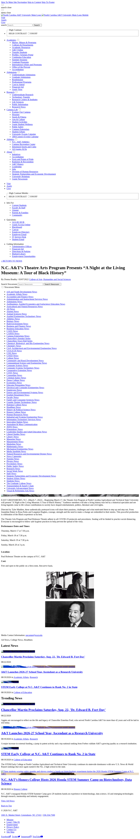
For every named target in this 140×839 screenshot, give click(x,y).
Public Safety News (15, 466)
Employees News (14, 390)
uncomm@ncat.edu (34, 635)
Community (17, 215)
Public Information (20, 104)
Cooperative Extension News (19, 370)
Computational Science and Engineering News (27, 363)
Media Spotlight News (16, 451)
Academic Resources (21, 47)
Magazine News (14, 439)
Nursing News (13, 459)
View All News (7, 801)
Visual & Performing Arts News (20, 491)
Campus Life (12, 109)
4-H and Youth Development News (22, 292)
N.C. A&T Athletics (20, 142)
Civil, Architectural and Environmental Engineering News (32, 348)
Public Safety (18, 127)
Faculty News (13, 397)
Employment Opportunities (23, 256)
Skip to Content (34, 2)
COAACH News (14, 351)
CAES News (12, 331)
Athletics (10, 139)
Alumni (15, 210)
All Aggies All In (19, 149)
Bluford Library (19, 254)
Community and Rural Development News (25, 360)
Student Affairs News (16, 478)
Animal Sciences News (17, 314)
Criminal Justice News (16, 378)
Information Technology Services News (24, 419)
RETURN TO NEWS (11, 261)
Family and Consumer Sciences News (23, 400)
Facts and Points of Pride (22, 159)
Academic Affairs (21, 677)
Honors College (20, 789)
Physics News (13, 461)
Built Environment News (17, 324)
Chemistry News (14, 346)
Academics (11, 40)
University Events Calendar (24, 134)
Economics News (14, 383)
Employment (12, 824)
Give (3, 22)
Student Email (18, 239)
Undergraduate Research (22, 94)
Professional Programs (21, 82)
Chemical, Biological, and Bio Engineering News (28, 343)
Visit (3, 17)
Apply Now (17, 89)
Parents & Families (20, 212)
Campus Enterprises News (18, 336)
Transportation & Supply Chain (20, 486)
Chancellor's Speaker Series (18, 338)
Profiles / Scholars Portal (22, 55)
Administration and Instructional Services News (27, 299)
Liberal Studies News (16, 434)
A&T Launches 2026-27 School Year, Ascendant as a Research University (42, 671)
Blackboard (17, 227)
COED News (12, 355)
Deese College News (16, 380)
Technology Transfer (21, 97)
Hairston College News (17, 405)
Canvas (15, 229)
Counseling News (14, 375)
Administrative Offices (22, 246)
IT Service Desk (19, 237)
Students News (13, 481)
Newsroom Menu (12, 287)
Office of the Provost (21, 67)
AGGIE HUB (18, 222)
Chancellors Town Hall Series (19, 341)
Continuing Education (21, 57)
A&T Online (17, 50)
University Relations (21, 176)
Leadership (17, 167)
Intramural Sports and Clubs (24, 147)
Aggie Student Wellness (22, 124)
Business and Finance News (19, 326)
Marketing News (14, 444)
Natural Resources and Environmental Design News (29, 454)
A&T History (18, 164)
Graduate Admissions (21, 77)
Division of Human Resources (25, 171)
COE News (12, 353)
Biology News (13, 321)
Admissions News (14, 301)
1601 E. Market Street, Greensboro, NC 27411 (21, 815)
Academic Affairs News (17, 294)
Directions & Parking (21, 251)
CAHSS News (13, 333)
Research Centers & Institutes (24, 99)
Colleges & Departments (22, 45)
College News (13, 358)
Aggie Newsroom (19, 179)
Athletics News (13, 319)
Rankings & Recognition (22, 162)
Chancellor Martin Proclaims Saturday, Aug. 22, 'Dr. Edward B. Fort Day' (43, 656)
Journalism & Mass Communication (22, 424)
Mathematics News (15, 446)
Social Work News (15, 471)
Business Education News (18, 328)
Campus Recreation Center (23, 144)
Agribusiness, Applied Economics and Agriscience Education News (36, 304)
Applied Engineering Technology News (24, 316)
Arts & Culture (18, 119)
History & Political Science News (21, 410)
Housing (15, 114)
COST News (12, 373)
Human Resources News (17, 414)
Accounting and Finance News (20, 297)
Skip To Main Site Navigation (14, 2)
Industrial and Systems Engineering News (25, 417)
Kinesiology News (15, 429)
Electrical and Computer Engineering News (25, 387)
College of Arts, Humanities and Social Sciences (50, 279)
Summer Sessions (19, 60)
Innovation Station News (17, 422)
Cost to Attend (18, 84)
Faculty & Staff (18, 208)
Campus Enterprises (20, 129)
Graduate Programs (20, 62)
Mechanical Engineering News (20, 449)
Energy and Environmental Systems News (25, 392)
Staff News (11, 473)
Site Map (10, 832)
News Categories (14, 456)
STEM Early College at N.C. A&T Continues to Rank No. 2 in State (39, 687)
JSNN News (12, 427)
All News (11, 309)
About (9, 152)
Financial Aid (18, 87)
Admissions (12, 72)
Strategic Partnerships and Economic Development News (31, 476)
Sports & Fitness (19, 117)
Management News (15, 441)
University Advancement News (20, 488)
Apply (4, 20)
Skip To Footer (48, 2)
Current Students (19, 205)
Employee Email (19, 234)
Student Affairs (18, 132)
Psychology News (14, 464)
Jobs (14, 169)
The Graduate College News (19, 483)
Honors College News (16, 412)
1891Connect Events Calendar (25, 136)
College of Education (23, 692)
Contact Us (11, 829)
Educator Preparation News (18, 385)
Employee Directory (21, 232)
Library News (13, 437)
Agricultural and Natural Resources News (25, 306)
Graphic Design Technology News (22, 402)
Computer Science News (17, 365)
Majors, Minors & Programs (24, 42)
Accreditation (18, 69)
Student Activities (19, 122)
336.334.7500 (49, 815)
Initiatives (16, 154)
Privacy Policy (13, 827)
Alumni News (13, 311)
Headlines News (14, 407)
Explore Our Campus (21, 112)
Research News (19, 107)
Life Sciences (18, 102)
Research (10, 92)
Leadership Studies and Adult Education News (27, 432)
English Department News (18, 395)
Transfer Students (19, 52)
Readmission (17, 79)
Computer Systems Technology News (23, 368)
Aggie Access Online (21, 224)
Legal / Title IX (13, 822)
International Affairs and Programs (27, 64)
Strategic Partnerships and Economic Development (34, 174)
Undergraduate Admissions (23, 75)
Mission (10, 820)
